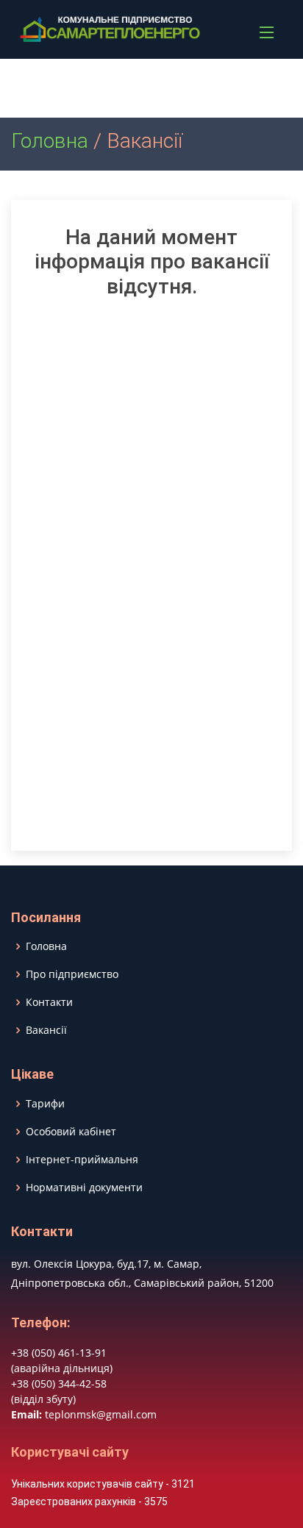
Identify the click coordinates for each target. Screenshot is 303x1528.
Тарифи (45, 1104)
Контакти (49, 1002)
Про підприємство (72, 974)
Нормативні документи (84, 1187)
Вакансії (46, 1030)
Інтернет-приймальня (82, 1159)
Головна (49, 141)
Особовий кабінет (71, 1132)
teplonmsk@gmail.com (101, 1414)
